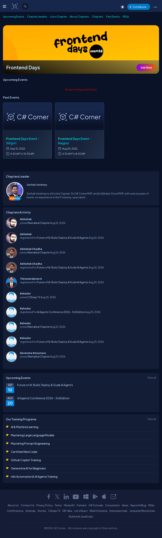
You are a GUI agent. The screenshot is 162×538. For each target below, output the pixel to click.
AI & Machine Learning (24, 427)
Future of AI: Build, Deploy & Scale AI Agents (62, 237)
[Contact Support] (113, 497)
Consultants (112, 505)
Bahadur (25, 293)
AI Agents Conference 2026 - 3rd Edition (61, 312)
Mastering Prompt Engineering (30, 443)
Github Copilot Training (26, 460)
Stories (42, 510)
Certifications (15, 510)
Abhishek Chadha (31, 248)
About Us (13, 505)
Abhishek (26, 219)
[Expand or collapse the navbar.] (5, 6)
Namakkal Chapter (39, 222)
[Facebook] (48, 497)
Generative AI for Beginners (28, 468)
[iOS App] (104, 497)
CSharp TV (34, 297)
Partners (82, 505)
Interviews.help (118, 510)
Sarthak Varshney (37, 184)
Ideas (125, 505)
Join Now (146, 67)
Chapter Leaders (37, 16)
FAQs (126, 16)
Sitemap (30, 510)
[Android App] (95, 497)
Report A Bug (138, 505)
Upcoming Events (13, 16)
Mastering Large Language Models (32, 435)
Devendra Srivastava (33, 353)
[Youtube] (76, 497)
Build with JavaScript (81, 516)
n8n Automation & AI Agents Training (34, 476)
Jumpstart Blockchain (142, 510)
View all (151, 377)
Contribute (139, 6)
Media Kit (69, 505)
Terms (58, 505)
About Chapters (79, 16)
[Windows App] (86, 497)
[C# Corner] (15, 6)
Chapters (97, 16)
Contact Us (27, 505)
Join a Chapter (58, 16)
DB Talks (67, 510)
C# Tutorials (96, 505)
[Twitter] (57, 497)
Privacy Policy (44, 505)
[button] (155, 7)
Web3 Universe (98, 510)
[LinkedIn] (66, 497)
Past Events (113, 16)
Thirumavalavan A (31, 278)
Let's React (81, 510)
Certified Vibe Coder (24, 451)
